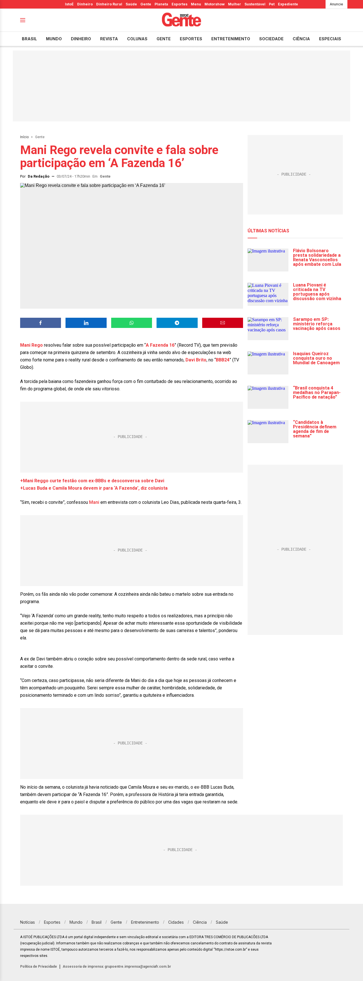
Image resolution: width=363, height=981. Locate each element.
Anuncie (336, 4)
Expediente (288, 4)
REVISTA (109, 38)
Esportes (179, 4)
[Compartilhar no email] (222, 323)
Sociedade (271, 38)
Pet (272, 4)
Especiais (330, 38)
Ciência (301, 38)
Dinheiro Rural (109, 4)
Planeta (161, 4)
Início (24, 137)
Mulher (234, 4)
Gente (145, 4)
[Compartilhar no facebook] (40, 323)
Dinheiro (85, 4)
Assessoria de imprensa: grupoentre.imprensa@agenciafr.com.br (117, 967)
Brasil (29, 38)
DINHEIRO (81, 38)
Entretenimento (230, 38)
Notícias (27, 922)
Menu (196, 4)
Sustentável (254, 4)
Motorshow (214, 4)
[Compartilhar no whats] (131, 323)
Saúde (131, 4)
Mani (94, 502)
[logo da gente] (181, 20)
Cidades (176, 922)
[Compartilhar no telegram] (177, 323)
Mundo (54, 38)
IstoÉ (69, 4)
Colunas (137, 38)
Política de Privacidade (38, 967)
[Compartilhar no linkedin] (86, 323)
